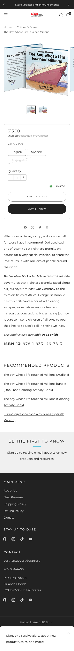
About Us (10, 490)
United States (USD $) (34, 622)
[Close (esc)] (68, 631)
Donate (9, 517)
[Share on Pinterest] (40, 227)
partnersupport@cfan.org (22, 560)
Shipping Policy (15, 504)
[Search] (61, 15)
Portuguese (19, 160)
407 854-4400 (14, 569)
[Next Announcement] (69, 4)
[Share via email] (48, 227)
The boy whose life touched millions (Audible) (36, 375)
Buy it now (37, 208)
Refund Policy (14, 511)
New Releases (13, 497)
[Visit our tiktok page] (22, 539)
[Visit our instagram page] (14, 539)
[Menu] (6, 15)
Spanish (36, 152)
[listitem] (37, 4)
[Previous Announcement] (4, 4)
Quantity (14, 171)
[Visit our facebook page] (5, 539)
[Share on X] (33, 227)
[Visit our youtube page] (31, 539)
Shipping (13, 135)
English (17, 152)
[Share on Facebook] (26, 227)
